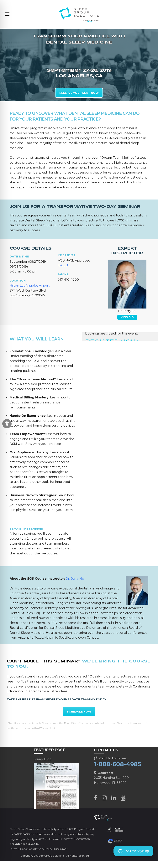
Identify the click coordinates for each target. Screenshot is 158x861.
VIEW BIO (127, 317)
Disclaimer (60, 848)
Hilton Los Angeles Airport (30, 285)
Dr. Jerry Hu (75, 578)
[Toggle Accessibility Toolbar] (7, 424)
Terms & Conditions (22, 848)
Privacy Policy (43, 848)
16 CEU (63, 265)
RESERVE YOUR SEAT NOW (79, 93)
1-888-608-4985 (117, 764)
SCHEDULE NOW (79, 711)
